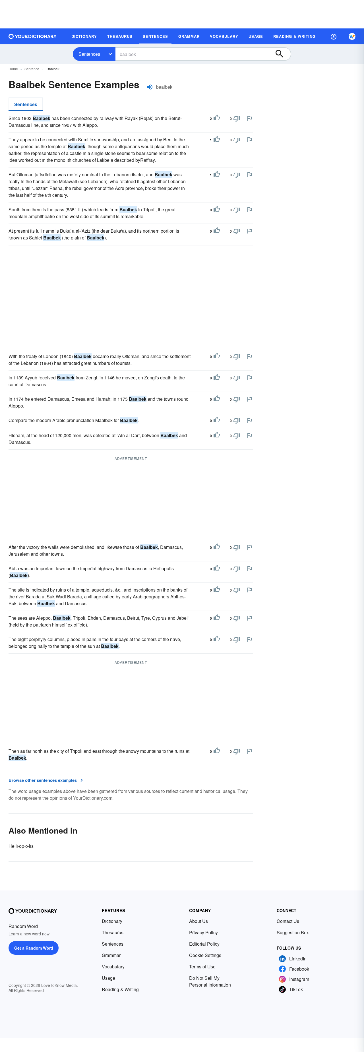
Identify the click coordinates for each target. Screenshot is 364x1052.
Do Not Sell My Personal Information (210, 981)
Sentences (89, 54)
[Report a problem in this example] (249, 118)
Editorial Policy (204, 944)
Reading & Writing (120, 989)
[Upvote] (216, 118)
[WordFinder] (352, 36)
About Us (198, 921)
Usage (108, 978)
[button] (333, 36)
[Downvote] (236, 118)
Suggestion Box (293, 932)
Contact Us (288, 921)
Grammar (111, 955)
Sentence (31, 68)
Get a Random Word (33, 948)
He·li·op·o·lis (21, 846)
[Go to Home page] (33, 36)
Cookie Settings (205, 955)
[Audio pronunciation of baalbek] (149, 87)
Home (13, 68)
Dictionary (112, 921)
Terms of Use (202, 966)
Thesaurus (112, 932)
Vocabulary (113, 966)
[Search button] (282, 54)
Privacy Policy (203, 932)
